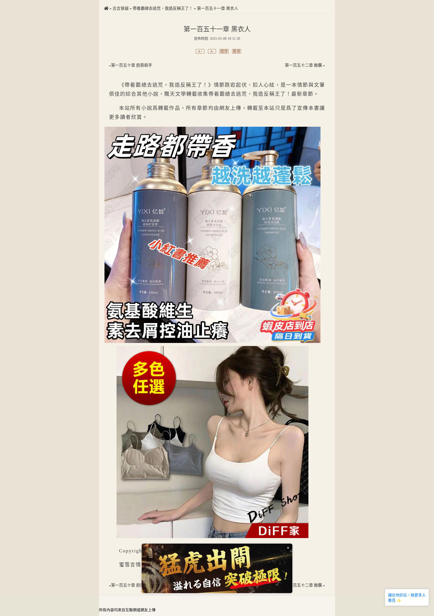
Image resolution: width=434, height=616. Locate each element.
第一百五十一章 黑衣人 (217, 8)
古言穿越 (121, 8)
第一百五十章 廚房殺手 (131, 65)
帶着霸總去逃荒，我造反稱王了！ (163, 8)
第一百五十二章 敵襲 (303, 65)
